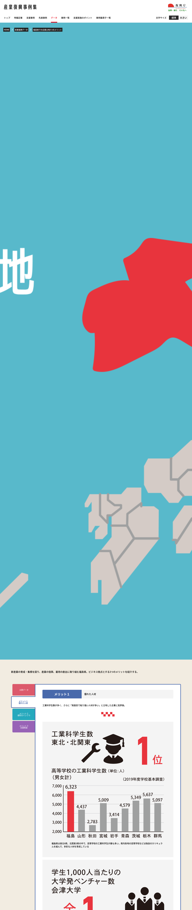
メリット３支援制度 (23, 726)
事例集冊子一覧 (103, 17)
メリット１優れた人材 (23, 702)
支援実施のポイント (82, 17)
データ (54, 17)
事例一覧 (65, 17)
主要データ (23, 689)
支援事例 (30, 17)
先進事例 (43, 17)
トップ (7, 17)
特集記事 (18, 17)
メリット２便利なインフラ (24, 714)
